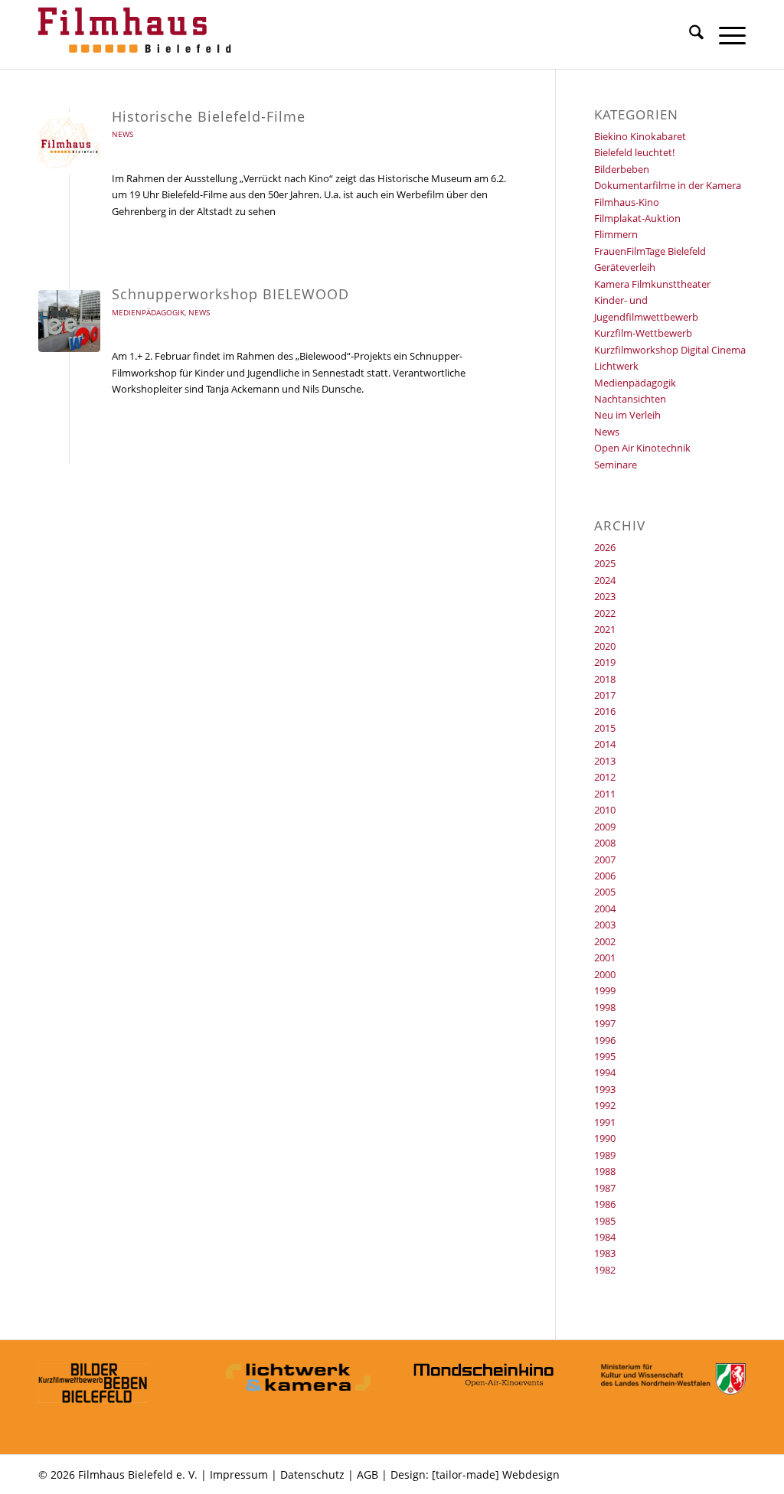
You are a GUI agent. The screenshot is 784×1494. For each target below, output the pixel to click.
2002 (605, 941)
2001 (605, 957)
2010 (605, 810)
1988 (605, 1171)
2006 (605, 875)
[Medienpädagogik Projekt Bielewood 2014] (69, 321)
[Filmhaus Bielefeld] (137, 34)
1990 (605, 1138)
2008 (605, 843)
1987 (605, 1188)
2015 (605, 728)
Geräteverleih (624, 267)
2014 (605, 744)
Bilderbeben (621, 169)
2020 (605, 646)
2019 (605, 662)
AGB (367, 1474)
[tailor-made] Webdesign (496, 1474)
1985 (605, 1221)
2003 (605, 924)
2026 (605, 547)
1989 (605, 1155)
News (122, 134)
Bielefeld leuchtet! (634, 152)
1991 (605, 1122)
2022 (605, 613)
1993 (605, 1089)
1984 (605, 1237)
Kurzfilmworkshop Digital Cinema (670, 350)
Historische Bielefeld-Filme (208, 116)
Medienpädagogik (148, 312)
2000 (605, 974)
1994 (605, 1072)
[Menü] (725, 34)
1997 (605, 1023)
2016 (605, 711)
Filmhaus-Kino (626, 202)
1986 (605, 1204)
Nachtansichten (630, 399)
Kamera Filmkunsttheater (652, 284)
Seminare (615, 464)
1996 (605, 1040)
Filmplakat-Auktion (637, 218)
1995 (605, 1056)
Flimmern (616, 234)
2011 (605, 794)
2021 (605, 629)
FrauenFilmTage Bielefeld (650, 251)
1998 (605, 1007)
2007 (605, 859)
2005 (605, 892)
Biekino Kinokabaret (640, 136)
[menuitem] (689, 34)
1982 (605, 1270)
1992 (605, 1105)
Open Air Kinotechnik (642, 448)
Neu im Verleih (627, 415)
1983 (605, 1253)
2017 (605, 695)
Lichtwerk (616, 366)
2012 (605, 777)
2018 (605, 679)
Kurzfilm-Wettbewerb (643, 333)
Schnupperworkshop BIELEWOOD (230, 294)
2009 (605, 826)
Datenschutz (312, 1474)
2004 (605, 908)
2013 (605, 761)
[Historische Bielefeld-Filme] (69, 144)
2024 (605, 580)
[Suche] (689, 34)
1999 (605, 990)
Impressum (239, 1474)
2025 (605, 563)
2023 (605, 596)
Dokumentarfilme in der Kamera (667, 185)
